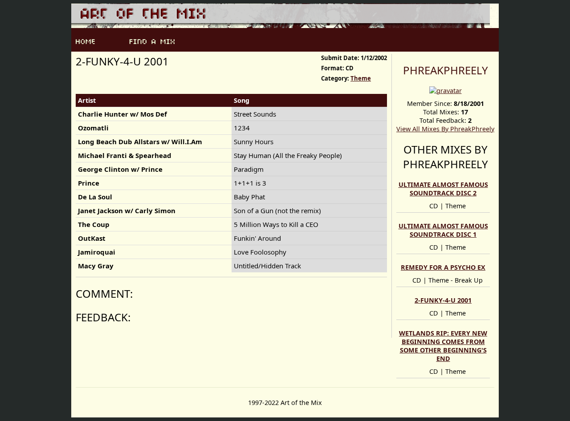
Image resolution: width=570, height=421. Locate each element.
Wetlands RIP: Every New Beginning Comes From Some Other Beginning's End (443, 346)
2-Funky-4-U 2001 (443, 300)
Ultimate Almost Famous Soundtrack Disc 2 (443, 188)
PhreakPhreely (445, 70)
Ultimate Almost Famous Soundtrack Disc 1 (443, 230)
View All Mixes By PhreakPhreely (445, 129)
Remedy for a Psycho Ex (443, 267)
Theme (360, 78)
